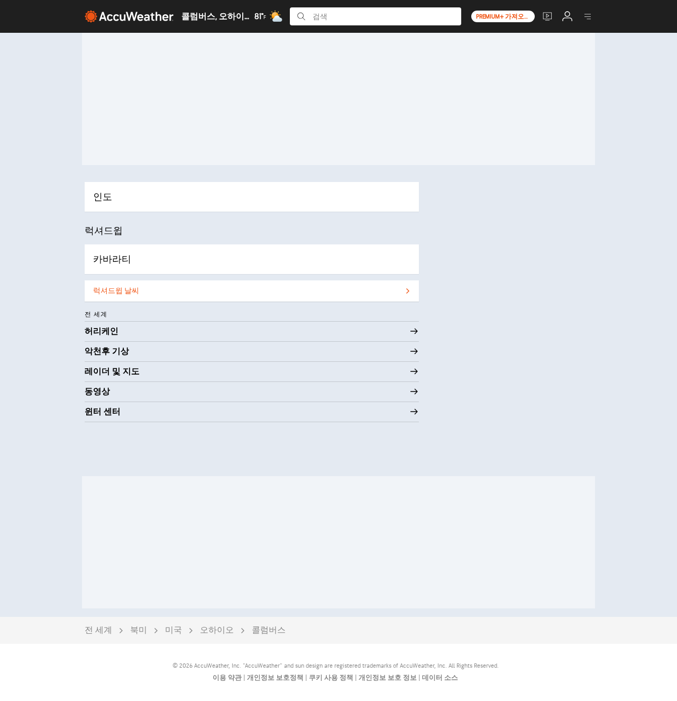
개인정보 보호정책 (276, 677)
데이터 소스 (440, 677)
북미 (138, 630)
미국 (173, 630)
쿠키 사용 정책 (332, 677)
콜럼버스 (269, 630)
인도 (102, 197)
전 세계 (98, 630)
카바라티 (112, 259)
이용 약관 (228, 677)
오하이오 (217, 630)
